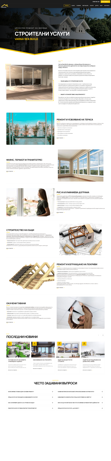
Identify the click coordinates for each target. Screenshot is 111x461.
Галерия (79, 5)
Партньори (85, 5)
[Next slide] (103, 335)
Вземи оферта (105, 1)
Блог (101, 5)
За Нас (73, 5)
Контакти (106, 5)
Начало (67, 5)
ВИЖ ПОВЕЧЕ (61, 138)
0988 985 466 (96, 1)
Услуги (91, 5)
